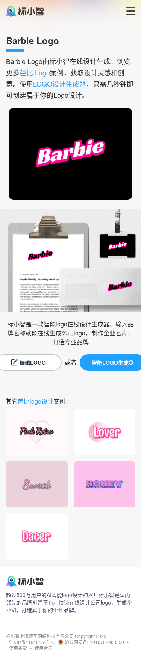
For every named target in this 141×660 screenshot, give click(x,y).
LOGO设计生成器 (59, 83)
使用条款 (18, 648)
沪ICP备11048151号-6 (32, 642)
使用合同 (44, 648)
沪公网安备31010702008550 (94, 642)
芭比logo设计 (35, 401)
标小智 (13, 636)
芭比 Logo (35, 72)
